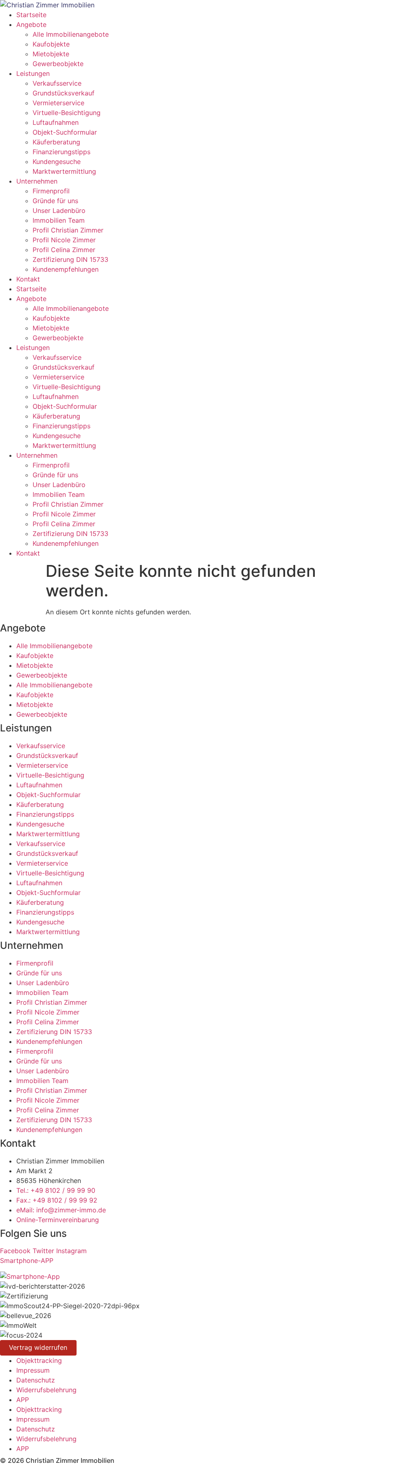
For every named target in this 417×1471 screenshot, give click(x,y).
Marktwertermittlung (64, 171)
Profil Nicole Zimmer (64, 240)
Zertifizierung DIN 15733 (70, 259)
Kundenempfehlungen (66, 269)
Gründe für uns (55, 201)
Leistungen (33, 73)
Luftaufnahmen (56, 122)
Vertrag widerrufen (38, 1347)
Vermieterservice (58, 103)
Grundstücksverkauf (63, 93)
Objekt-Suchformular (65, 132)
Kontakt (28, 279)
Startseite (31, 15)
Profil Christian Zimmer (68, 230)
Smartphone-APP (26, 1260)
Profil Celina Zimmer (64, 250)
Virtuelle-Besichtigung (67, 113)
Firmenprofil (51, 191)
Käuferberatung (56, 142)
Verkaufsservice (57, 83)
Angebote (31, 24)
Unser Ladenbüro (59, 210)
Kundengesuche (57, 161)
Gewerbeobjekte (58, 64)
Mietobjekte (51, 54)
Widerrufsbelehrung (46, 1390)
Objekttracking (39, 1360)
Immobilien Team (59, 220)
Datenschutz (35, 1380)
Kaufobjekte (51, 44)
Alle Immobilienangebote (71, 34)
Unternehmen (36, 181)
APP (22, 1400)
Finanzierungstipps (61, 152)
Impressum (33, 1370)
